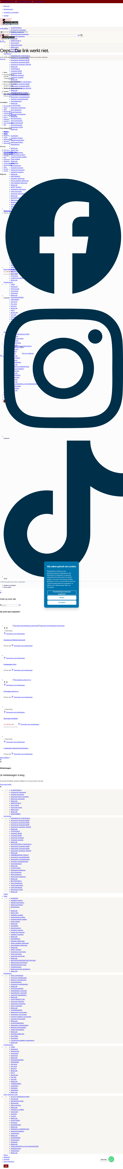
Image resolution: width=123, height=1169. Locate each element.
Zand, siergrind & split (10, 115)
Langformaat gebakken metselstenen (22, 1040)
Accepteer (61, 602)
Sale (5, 124)
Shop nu (2, 59)
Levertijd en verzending (11, 12)
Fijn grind (14, 1066)
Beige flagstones (16, 112)
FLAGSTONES (16, 105)
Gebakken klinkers (17, 138)
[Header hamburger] (2, 32)
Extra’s (5, 117)
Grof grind (14, 1064)
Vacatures (6, 159)
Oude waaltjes (15, 159)
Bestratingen (7, 111)
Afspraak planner (8, 153)
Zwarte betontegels (17, 123)
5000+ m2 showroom (8, 1)
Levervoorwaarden (9, 163)
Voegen (6, 133)
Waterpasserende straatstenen (20, 969)
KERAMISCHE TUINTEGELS (20, 56)
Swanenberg (4, 28)
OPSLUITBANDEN (17, 975)
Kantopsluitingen (16, 982)
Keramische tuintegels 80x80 (20, 822)
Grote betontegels (16, 125)
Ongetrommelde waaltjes (19, 157)
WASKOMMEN (16, 814)
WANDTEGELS (16, 41)
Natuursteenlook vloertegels (20, 34)
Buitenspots (14, 1103)
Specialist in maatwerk (24, 1)
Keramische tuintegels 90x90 (20, 825)
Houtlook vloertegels (17, 32)
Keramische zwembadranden (20, 857)
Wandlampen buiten (17, 1101)
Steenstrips (14, 1038)
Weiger (62, 597)
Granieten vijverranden (18, 1019)
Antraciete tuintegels (17, 75)
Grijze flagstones (16, 110)
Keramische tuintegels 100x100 (21, 827)
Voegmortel (14, 1112)
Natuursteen (7, 143)
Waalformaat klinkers (17, 140)
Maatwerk (6, 119)
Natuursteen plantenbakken (19, 1025)
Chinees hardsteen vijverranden (21, 1016)
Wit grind (13, 1068)
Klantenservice (8, 9)
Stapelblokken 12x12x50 (19, 991)
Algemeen (6, 131)
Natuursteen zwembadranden (20, 97)
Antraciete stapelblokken (19, 995)
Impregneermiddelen (17, 1131)
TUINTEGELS (15, 831)
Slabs (5, 109)
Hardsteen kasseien (17, 172)
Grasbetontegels (16, 967)
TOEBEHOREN (16, 1084)
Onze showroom (8, 123)
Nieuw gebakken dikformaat (20, 943)
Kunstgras (14, 1122)
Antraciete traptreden (17, 1001)
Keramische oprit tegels (18, 952)
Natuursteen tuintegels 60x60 (20, 84)
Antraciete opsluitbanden (19, 978)
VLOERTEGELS (16, 28)
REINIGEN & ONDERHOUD (20, 1129)
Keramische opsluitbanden (19, 984)
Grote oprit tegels (16, 954)
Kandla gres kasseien (18, 170)
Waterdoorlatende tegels (18, 965)
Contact (6, 15)
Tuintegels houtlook (17, 77)
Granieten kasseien (17, 168)
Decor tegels (15, 43)
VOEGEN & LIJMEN (17, 1109)
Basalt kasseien (16, 165)
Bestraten (6, 135)
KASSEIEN (14, 163)
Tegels (5, 107)
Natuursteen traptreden (18, 1004)
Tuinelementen (8, 113)
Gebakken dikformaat (17, 941)
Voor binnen (7, 53)
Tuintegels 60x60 (16, 71)
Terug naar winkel (6, 784)
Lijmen (5, 137)
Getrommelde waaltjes (18, 155)
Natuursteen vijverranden (19, 1012)
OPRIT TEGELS (16, 949)
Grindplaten (14, 1086)
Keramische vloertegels (18, 30)
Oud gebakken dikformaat (19, 945)
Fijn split (13, 1077)
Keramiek (6, 141)
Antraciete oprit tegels (18, 956)
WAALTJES (14, 150)
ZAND (13, 1047)
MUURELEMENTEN (17, 1034)
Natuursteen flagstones (18, 108)
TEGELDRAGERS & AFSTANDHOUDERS (25, 1146)
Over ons (6, 6)
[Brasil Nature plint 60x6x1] (8, 707)
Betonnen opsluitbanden (18, 980)
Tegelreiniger (15, 1133)
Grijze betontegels (16, 121)
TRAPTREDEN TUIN (18, 999)
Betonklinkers (15, 144)
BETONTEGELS (16, 118)
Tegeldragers (15, 1151)
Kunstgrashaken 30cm (10, 664)
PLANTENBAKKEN (17, 1023)
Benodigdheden (16, 1125)
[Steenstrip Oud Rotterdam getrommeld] (8, 626)
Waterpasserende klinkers (19, 962)
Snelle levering (38, 1)
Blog (5, 157)
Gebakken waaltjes (17, 152)
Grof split (13, 1079)
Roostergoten (15, 1140)
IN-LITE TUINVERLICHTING (20, 1096)
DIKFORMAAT (15, 176)
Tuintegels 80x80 (16, 73)
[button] (14, 634)
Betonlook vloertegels (18, 36)
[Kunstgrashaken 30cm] (8, 655)
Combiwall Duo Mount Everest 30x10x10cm (16, 748)
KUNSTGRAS (15, 1120)
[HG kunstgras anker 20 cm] (8, 680)
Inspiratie (6, 121)
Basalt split (14, 1075)
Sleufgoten (14, 1142)
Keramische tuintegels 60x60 (20, 58)
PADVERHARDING (17, 297)
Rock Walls (14, 1036)
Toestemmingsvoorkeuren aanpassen (62, 593)
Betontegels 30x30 (17, 127)
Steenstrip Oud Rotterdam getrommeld (14, 640)
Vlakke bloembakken (17, 1029)
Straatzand (14, 1049)
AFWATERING (15, 1138)
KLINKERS (14, 136)
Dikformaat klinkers (17, 142)
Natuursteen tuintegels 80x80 (20, 86)
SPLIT (13, 1073)
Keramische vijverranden (19, 1014)
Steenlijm (14, 1114)
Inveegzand (14, 1053)
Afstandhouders (16, 1148)
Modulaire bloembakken (18, 1027)
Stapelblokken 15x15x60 (19, 993)
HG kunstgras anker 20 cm (11, 691)
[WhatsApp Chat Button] (111, 1159)
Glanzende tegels (16, 45)
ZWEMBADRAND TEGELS (20, 92)
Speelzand (14, 1055)
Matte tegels (15, 47)
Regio (5, 167)
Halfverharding (8, 139)
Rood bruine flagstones (18, 114)
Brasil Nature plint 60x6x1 (11, 718)
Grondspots (14, 1099)
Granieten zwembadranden (19, 99)
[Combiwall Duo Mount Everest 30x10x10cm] (8, 736)
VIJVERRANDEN (16, 1010)
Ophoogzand (15, 1051)
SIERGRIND (15, 299)
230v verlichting (16, 1105)
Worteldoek (14, 1090)
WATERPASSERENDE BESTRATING (23, 960)
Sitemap (6, 169)
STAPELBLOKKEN (17, 988)
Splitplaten (14, 1088)
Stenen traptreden (16, 1006)
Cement (13, 1116)
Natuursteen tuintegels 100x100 (21, 851)
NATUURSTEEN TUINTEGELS (21, 82)
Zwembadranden (16, 101)
